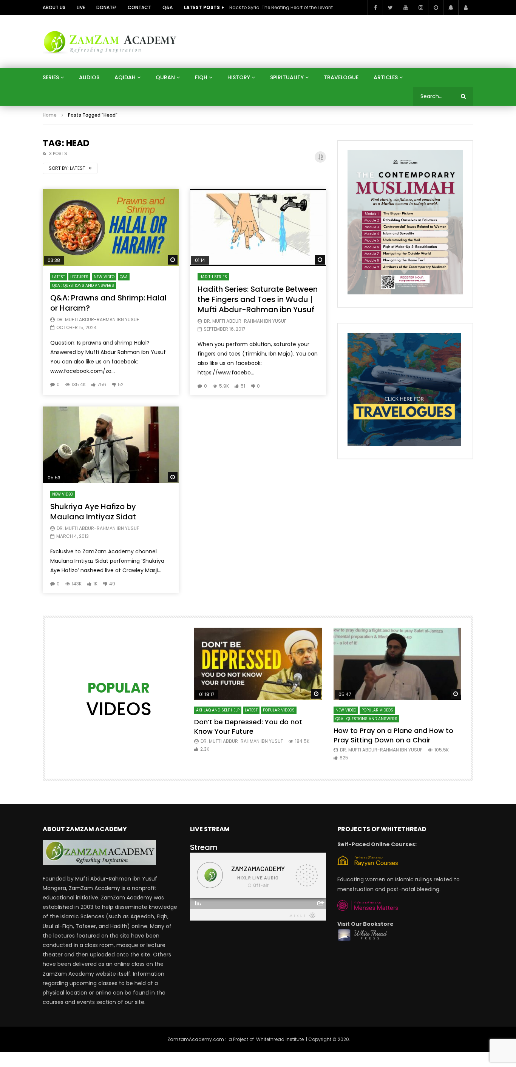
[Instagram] (420, 7)
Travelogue (341, 77)
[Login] (465, 7)
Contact (139, 7)
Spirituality (287, 77)
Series (51, 77)
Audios (89, 77)
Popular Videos (279, 710)
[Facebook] (375, 7)
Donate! (106, 7)
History (238, 77)
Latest (58, 277)
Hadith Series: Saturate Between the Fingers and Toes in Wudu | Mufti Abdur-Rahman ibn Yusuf (258, 299)
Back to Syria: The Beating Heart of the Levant (281, 7)
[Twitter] (390, 7)
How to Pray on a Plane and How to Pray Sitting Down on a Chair (393, 735)
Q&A (167, 7)
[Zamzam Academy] (110, 41)
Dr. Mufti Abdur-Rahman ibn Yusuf (98, 319)
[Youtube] (405, 7)
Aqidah (125, 77)
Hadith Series (213, 277)
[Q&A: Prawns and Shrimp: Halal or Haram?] (111, 227)
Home (50, 115)
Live (81, 7)
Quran (165, 77)
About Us (54, 7)
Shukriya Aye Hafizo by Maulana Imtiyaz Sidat (93, 511)
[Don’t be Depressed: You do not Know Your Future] (258, 664)
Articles (386, 77)
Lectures (79, 277)
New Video (104, 277)
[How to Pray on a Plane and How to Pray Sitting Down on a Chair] (398, 664)
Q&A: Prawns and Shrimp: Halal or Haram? (108, 303)
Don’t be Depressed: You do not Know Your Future (248, 726)
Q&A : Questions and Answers (83, 285)
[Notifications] (450, 7)
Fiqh (201, 77)
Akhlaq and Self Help (217, 710)
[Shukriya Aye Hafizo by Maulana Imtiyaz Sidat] (111, 444)
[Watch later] (435, 7)
